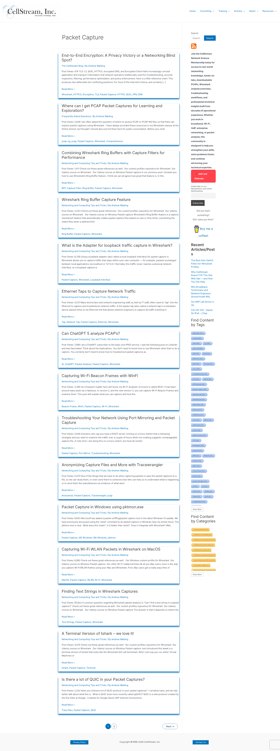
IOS (195, 353)
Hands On (198, 358)
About (252, 11)
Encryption (88, 94)
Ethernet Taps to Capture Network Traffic (99, 291)
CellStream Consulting (202, 534)
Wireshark (67, 94)
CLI (207, 343)
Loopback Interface (100, 279)
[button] (212, 11)
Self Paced (198, 425)
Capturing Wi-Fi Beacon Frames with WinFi (100, 375)
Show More (197, 509)
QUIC (128, 94)
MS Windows (85, 537)
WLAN (90, 580)
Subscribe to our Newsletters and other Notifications (201, 188)
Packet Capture (108, 94)
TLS (97, 94)
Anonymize (67, 495)
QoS (208, 496)
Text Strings (68, 622)
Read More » (68, 89)
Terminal (90, 667)
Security (208, 363)
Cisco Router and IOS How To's (206, 560)
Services (197, 450)
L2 (204, 486)
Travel (196, 496)
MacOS (65, 580)
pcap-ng (66, 141)
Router (196, 476)
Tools (196, 420)
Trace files (67, 710)
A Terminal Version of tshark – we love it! (98, 633)
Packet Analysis (83, 364)
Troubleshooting (99, 453)
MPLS (207, 420)
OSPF (196, 491)
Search (194, 33)
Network (208, 455)
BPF (64, 188)
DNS (140, 94)
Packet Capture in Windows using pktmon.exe (103, 507)
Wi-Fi (104, 406)
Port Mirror (84, 453)
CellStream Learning (202, 550)
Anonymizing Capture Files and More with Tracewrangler (112, 464)
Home (193, 11)
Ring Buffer (88, 188)
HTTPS (121, 94)
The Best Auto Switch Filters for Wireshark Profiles (202, 263)
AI (63, 364)
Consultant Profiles (201, 565)
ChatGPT (69, 364)
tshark (65, 667)
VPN (134, 94)
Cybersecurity (199, 394)
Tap (63, 322)
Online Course (199, 435)
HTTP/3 (77, 94)
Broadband (198, 445)
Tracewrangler (98, 495)
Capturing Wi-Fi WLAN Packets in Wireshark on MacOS (111, 549)
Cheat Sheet (198, 471)
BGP (196, 455)
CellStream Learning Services (205, 555)
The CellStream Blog (72, 65)
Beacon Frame (69, 406)
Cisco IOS (198, 348)
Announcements (201, 529)
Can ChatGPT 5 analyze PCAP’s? (91, 333)
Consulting (205, 11)
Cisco (196, 343)
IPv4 (196, 379)
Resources (268, 11)
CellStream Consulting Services (206, 539)
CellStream (198, 415)
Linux (196, 369)
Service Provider (200, 481)
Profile (208, 491)
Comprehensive (114, 141)
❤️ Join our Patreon (201, 176)
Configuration (199, 501)
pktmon (112, 537)
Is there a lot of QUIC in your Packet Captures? (103, 679)
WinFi (81, 406)
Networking (198, 404)
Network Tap (73, 322)
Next (170, 726)
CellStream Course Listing (203, 545)
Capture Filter (74, 188)
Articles (238, 11)
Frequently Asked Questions (76, 116)
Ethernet (102, 322)
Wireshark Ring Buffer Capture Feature (96, 199)
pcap (73, 141)
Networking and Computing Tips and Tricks (84, 163)
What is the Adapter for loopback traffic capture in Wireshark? (117, 245)
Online (196, 430)
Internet (197, 460)
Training (222, 11)
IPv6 (206, 353)
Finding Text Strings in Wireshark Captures (100, 591)
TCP (196, 440)
